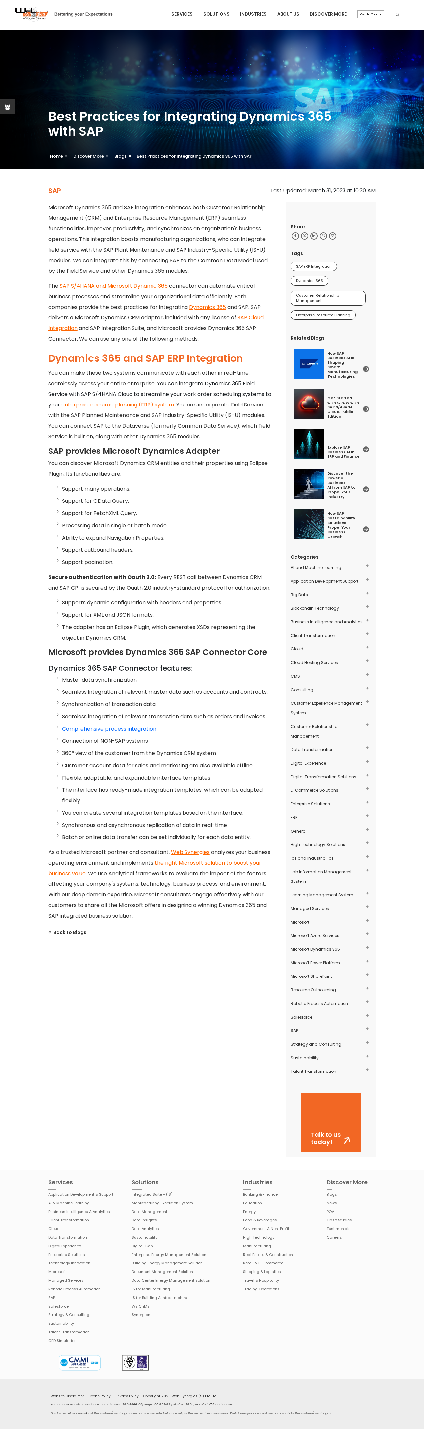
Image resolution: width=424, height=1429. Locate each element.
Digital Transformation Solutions (323, 777)
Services (182, 14)
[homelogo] (63, 14)
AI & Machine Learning (69, 1203)
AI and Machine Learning (316, 567)
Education (252, 1203)
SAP (294, 1030)
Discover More (328, 14)
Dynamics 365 (207, 307)
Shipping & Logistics (262, 1271)
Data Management (149, 1211)
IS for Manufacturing (151, 1289)
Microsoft (300, 922)
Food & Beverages (260, 1220)
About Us (288, 14)
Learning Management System (322, 895)
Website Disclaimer (67, 1396)
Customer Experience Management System (326, 708)
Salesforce (301, 1017)
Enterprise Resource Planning (323, 315)
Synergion (141, 1314)
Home (56, 156)
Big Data (299, 594)
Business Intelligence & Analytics (79, 1211)
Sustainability (305, 1058)
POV (330, 1211)
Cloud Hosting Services (314, 662)
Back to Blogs (69, 932)
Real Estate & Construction (268, 1254)
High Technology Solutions (318, 844)
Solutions (216, 14)
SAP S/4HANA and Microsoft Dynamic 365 (114, 286)
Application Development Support (324, 581)
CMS (295, 676)
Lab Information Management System (321, 876)
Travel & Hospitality (261, 1280)
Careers (334, 1237)
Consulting (302, 689)
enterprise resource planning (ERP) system (117, 404)
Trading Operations (261, 1289)
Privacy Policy (127, 1396)
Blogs (120, 156)
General (299, 831)
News (332, 1203)
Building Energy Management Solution (167, 1263)
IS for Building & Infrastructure (159, 1297)
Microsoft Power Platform (315, 963)
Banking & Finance (260, 1194)
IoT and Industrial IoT (312, 858)
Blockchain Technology (315, 608)
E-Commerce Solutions (314, 790)
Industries (253, 14)
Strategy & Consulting (68, 1314)
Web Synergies (190, 852)
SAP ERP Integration (314, 266)
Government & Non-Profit (266, 1228)
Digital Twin (142, 1246)
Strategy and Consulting (316, 1044)
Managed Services (310, 908)
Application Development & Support (80, 1194)
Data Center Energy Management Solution (171, 1280)
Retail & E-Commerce (263, 1263)
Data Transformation (312, 749)
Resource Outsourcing (313, 990)
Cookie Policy (100, 1396)
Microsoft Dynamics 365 (315, 949)
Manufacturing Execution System (162, 1203)
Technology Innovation (69, 1263)
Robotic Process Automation (319, 1003)
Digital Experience (308, 763)
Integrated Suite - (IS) (152, 1194)
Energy (249, 1211)
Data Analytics (145, 1228)
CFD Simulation (62, 1340)
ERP (294, 817)
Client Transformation (313, 635)
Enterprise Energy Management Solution (169, 1254)
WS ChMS (141, 1306)
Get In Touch (370, 14)
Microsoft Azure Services (315, 935)
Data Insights (144, 1220)
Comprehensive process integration (109, 729)
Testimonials (339, 1228)
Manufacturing (257, 1246)
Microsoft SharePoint (311, 976)
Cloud (297, 649)
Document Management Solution (162, 1271)
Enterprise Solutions (310, 804)
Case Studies (339, 1220)
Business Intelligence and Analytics (327, 622)
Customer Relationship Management (317, 298)
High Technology (258, 1237)
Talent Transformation (313, 1071)
